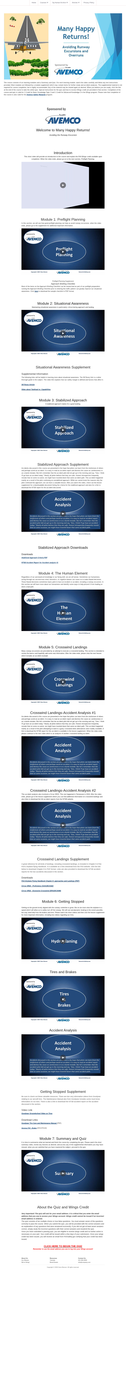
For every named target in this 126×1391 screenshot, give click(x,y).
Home (34, 3)
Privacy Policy (89, 3)
